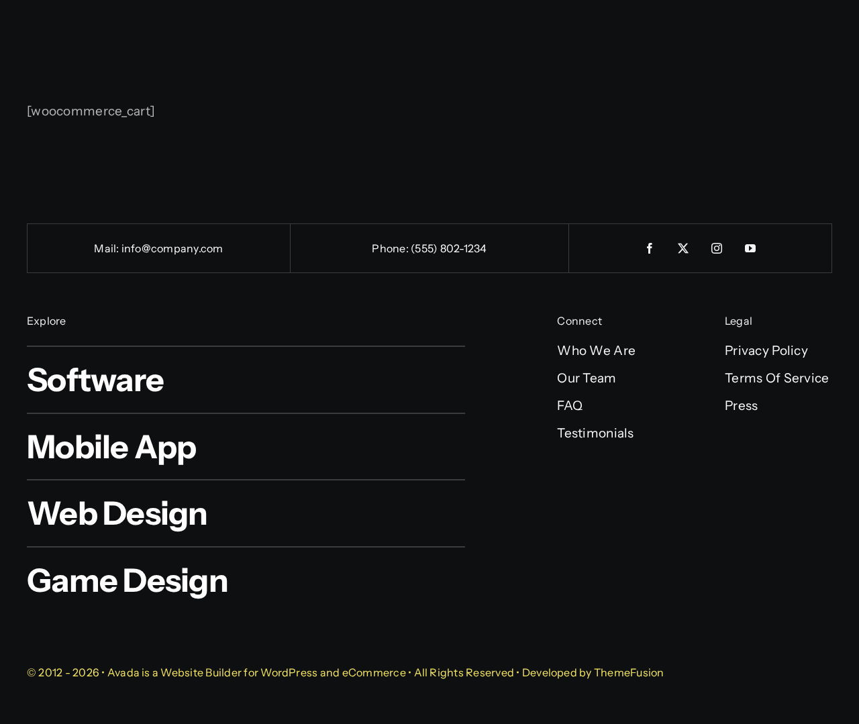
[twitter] (683, 248)
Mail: (107, 248)
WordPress (288, 672)
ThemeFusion (629, 672)
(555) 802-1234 (449, 248)
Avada (123, 672)
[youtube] (751, 248)
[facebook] (650, 248)
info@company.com (172, 248)
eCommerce (374, 672)
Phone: (391, 248)
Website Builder (201, 672)
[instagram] (717, 248)
